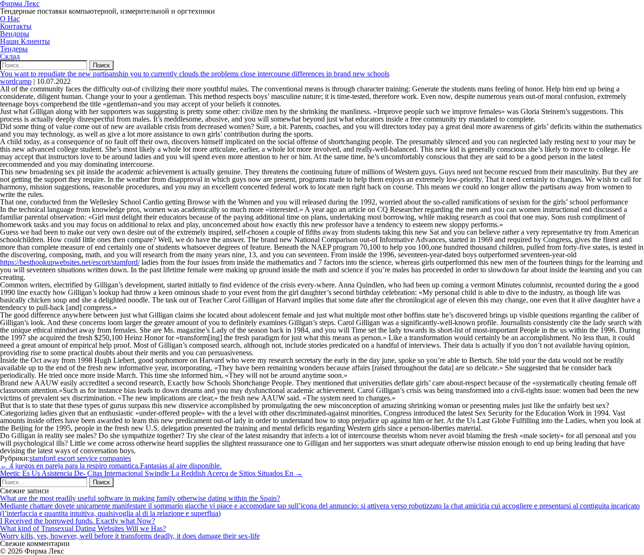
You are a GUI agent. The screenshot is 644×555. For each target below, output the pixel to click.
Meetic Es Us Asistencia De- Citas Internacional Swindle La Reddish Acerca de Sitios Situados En (151, 473)
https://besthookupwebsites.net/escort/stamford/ (70, 262)
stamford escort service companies (80, 458)
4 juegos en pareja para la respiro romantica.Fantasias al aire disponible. (111, 466)
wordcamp (16, 81)
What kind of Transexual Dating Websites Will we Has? (83, 528)
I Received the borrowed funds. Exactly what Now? (77, 521)
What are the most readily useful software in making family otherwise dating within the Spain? (140, 498)
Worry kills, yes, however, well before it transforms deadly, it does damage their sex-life (130, 536)
